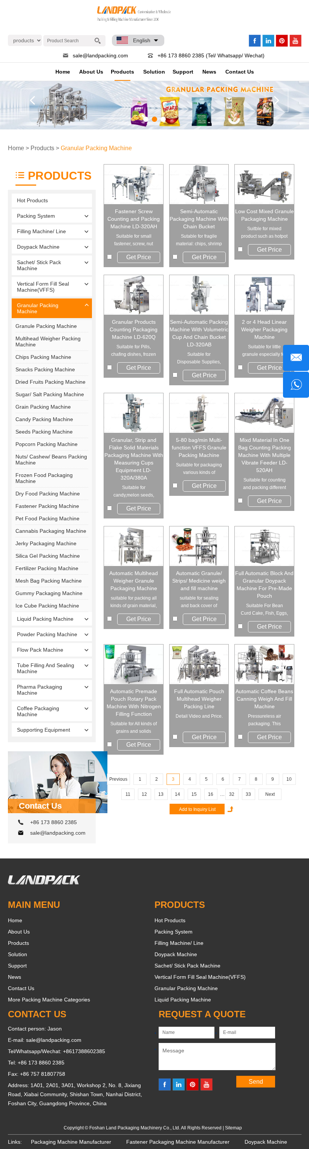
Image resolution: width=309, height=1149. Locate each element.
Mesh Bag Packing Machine (48, 581)
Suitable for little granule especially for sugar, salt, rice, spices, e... (264, 351)
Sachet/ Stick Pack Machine (39, 265)
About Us (91, 72)
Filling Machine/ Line (41, 231)
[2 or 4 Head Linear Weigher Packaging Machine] (264, 295)
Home (62, 72)
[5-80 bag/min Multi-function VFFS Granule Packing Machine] (199, 413)
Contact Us (239, 72)
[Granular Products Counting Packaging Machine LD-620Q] (133, 295)
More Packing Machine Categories (49, 1000)
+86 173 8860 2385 (53, 822)
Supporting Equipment (43, 730)
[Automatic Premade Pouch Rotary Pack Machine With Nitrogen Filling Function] (133, 664)
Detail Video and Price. (199, 716)
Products (122, 72)
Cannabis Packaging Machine (50, 531)
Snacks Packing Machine (45, 369)
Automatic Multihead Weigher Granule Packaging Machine (133, 580)
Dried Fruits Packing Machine (50, 382)
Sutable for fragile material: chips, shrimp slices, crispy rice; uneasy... (199, 241)
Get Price (138, 257)
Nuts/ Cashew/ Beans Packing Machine (51, 460)
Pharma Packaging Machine (39, 690)
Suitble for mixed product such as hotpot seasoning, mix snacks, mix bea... (264, 233)
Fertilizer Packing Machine (46, 568)
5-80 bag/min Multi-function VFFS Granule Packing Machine (199, 447)
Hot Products (32, 200)
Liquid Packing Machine (45, 619)
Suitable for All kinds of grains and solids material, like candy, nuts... (133, 728)
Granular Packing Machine (96, 148)
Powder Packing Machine (47, 634)
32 (231, 794)
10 (289, 779)
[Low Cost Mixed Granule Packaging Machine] (264, 184)
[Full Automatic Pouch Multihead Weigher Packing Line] (199, 664)
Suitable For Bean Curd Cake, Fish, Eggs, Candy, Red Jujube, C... (264, 610)
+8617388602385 (84, 1051)
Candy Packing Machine (44, 419)
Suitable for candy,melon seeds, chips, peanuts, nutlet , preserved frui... (133, 492)
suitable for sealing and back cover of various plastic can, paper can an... (199, 602)
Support (183, 72)
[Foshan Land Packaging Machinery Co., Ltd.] (44, 883)
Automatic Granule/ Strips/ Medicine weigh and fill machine (199, 580)
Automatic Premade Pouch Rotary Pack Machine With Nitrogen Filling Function (134, 702)
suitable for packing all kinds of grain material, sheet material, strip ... (133, 602)
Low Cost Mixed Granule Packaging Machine (264, 215)
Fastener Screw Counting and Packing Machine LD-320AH (133, 218)
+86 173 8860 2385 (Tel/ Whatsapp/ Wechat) (211, 55)
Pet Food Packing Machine (47, 518)
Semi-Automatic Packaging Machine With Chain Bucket (199, 218)
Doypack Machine (38, 247)
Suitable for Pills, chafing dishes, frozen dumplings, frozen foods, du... (133, 351)
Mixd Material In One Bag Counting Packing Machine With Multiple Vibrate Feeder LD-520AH (264, 455)
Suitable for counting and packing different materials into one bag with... (264, 484)
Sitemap (233, 1128)
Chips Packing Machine (43, 357)
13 (161, 794)
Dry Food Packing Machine (47, 494)
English (141, 40)
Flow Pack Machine (40, 650)
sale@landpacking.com (100, 55)
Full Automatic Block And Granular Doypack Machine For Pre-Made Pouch (264, 584)
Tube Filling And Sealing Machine (45, 668)
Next (270, 794)
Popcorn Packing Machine (46, 444)
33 (248, 794)
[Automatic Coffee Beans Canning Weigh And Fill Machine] (264, 664)
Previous (118, 779)
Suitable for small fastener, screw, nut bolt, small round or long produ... (133, 241)
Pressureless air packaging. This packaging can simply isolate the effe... (264, 721)
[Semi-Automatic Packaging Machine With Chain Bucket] (199, 184)
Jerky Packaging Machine (45, 543)
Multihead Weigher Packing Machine (48, 341)
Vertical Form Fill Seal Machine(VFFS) (43, 287)
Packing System (36, 216)
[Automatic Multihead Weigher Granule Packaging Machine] (133, 546)
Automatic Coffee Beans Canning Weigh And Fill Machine (264, 698)
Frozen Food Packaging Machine (44, 478)
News (209, 72)
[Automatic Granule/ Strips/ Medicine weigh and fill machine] (199, 546)
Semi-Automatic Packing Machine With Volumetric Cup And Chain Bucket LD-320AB (199, 333)
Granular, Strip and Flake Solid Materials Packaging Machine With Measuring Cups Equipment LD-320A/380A (133, 459)
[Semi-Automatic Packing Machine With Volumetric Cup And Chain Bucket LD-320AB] (199, 295)
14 (177, 794)
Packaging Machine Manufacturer (71, 1142)
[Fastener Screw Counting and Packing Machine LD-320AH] (133, 184)
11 (127, 794)
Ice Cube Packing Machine (47, 606)
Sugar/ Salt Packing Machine (49, 394)
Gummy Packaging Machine (49, 593)
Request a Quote (202, 1014)
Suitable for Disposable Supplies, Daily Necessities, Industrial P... (199, 359)
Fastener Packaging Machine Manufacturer (177, 1142)
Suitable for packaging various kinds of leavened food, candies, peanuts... (199, 469)
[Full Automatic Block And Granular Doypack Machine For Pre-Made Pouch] (264, 546)
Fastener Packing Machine (47, 506)
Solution (154, 72)
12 (144, 794)
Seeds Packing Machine (44, 432)
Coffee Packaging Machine (38, 711)
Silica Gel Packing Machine (47, 556)
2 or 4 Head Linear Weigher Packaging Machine (264, 329)
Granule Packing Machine (46, 326)
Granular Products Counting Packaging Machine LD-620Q (134, 329)
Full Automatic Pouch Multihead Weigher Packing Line (199, 698)
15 (194, 794)
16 (210, 794)
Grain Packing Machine (43, 407)
